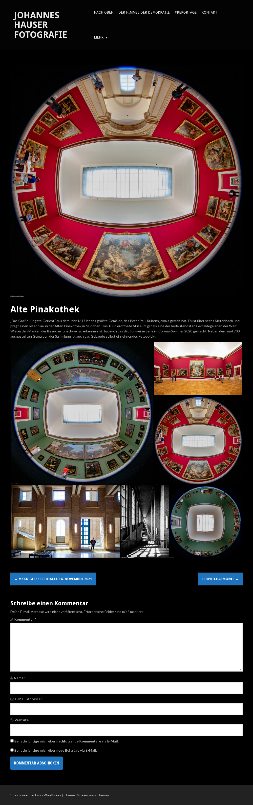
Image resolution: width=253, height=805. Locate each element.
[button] (82, 413)
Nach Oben (103, 12)
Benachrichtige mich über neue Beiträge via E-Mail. (55, 750)
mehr (99, 37)
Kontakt (209, 12)
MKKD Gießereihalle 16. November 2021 (53, 579)
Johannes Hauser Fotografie (40, 25)
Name (19, 678)
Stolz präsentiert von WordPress (35, 795)
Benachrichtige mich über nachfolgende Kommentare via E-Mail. (66, 741)
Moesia (82, 795)
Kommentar (25, 619)
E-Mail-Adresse (28, 699)
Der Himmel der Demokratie (144, 12)
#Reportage (186, 12)
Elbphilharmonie (220, 579)
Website (22, 720)
